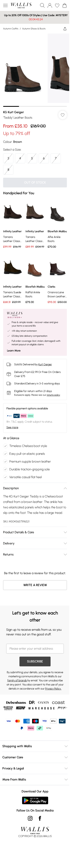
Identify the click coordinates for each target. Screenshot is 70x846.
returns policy (53, 397)
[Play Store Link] (33, 822)
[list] (33, 69)
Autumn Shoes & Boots (34, 28)
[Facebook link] (38, 840)
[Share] (62, 28)
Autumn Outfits (10, 28)
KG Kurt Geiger (13, 109)
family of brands (32, 693)
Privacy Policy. (46, 705)
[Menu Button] (5, 5)
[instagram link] (28, 840)
